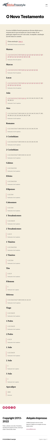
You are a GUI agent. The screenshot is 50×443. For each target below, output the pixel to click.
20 (10, 57)
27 (27, 57)
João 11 (20, 41)
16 (37, 55)
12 (27, 55)
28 (29, 57)
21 (13, 57)
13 (30, 55)
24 (20, 57)
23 (17, 57)
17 (39, 55)
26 (24, 57)
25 (22, 57)
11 (25, 55)
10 (23, 55)
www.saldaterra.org (31, 429)
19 (8, 57)
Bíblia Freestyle (11, 439)
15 (34, 55)
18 (41, 55)
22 (15, 57)
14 (32, 55)
